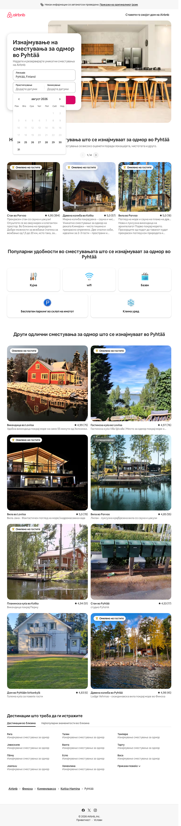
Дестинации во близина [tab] (21, 723)
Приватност (83, 820)
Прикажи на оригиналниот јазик (119, 4)
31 (18, 149)
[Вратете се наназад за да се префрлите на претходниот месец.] (19, 99)
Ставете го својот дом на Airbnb (147, 15)
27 (39, 142)
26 (32, 142)
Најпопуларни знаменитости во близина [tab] (65, 723)
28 (46, 142)
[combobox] (44, 77)
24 (18, 142)
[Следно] (96, 155)
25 (25, 142)
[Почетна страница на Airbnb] (16, 14)
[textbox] (28, 89)
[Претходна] (83, 155)
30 (60, 142)
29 (53, 142)
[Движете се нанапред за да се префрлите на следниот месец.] (60, 99)
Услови (98, 820)
